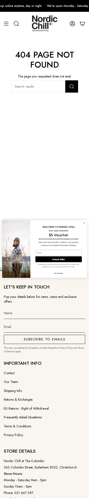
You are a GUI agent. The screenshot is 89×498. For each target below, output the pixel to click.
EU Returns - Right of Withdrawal (26, 408)
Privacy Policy (65, 348)
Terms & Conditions (17, 426)
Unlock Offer (58, 259)
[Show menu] (6, 24)
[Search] (71, 86)
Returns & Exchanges (18, 399)
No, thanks (58, 273)
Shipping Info (13, 390)
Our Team (11, 381)
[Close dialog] (84, 223)
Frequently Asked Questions (23, 417)
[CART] (82, 24)
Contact (9, 373)
